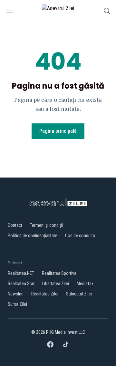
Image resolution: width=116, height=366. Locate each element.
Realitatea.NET (21, 273)
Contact (15, 225)
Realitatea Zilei (44, 293)
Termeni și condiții (46, 225)
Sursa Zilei (17, 304)
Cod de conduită (80, 235)
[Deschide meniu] (10, 12)
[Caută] (107, 12)
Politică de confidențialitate (32, 235)
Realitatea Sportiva (59, 273)
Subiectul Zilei (79, 293)
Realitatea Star (21, 283)
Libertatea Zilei (55, 283)
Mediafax (85, 283)
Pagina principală (58, 131)
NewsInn (16, 293)
